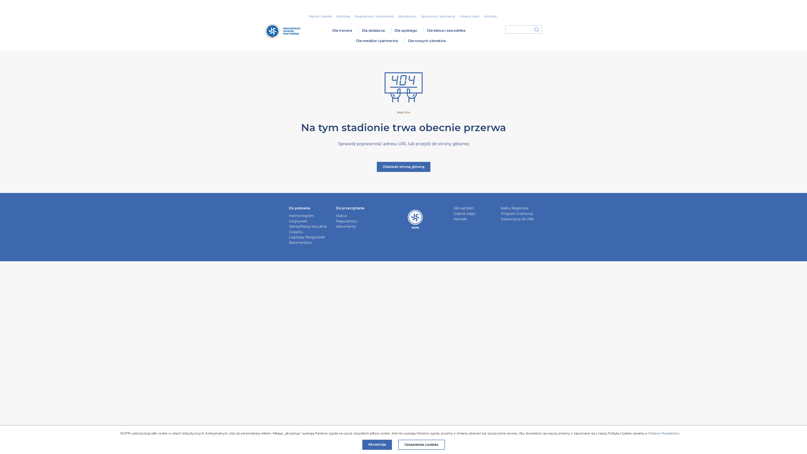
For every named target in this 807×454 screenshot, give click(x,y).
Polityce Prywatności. (664, 433)
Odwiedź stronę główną (404, 167)
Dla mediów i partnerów (377, 41)
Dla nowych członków (427, 41)
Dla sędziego (406, 31)
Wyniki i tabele (320, 16)
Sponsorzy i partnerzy (438, 16)
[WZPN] (282, 36)
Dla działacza (373, 31)
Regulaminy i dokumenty (374, 16)
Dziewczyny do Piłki (517, 219)
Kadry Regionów (515, 208)
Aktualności (407, 16)
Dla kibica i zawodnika (446, 31)
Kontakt (490, 16)
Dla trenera (342, 31)
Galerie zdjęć (470, 16)
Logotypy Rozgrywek (307, 237)
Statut (341, 216)
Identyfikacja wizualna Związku (308, 229)
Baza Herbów (300, 243)
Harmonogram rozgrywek (301, 218)
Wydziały (343, 16)
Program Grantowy (517, 214)
